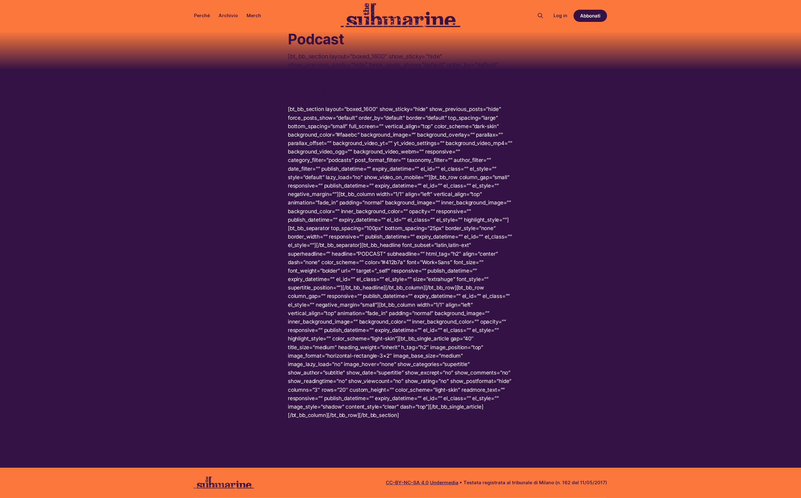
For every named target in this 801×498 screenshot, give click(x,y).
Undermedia (444, 482)
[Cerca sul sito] (540, 16)
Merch (254, 15)
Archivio (228, 15)
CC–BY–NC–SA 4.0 (407, 482)
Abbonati (590, 16)
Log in (560, 15)
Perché (202, 15)
